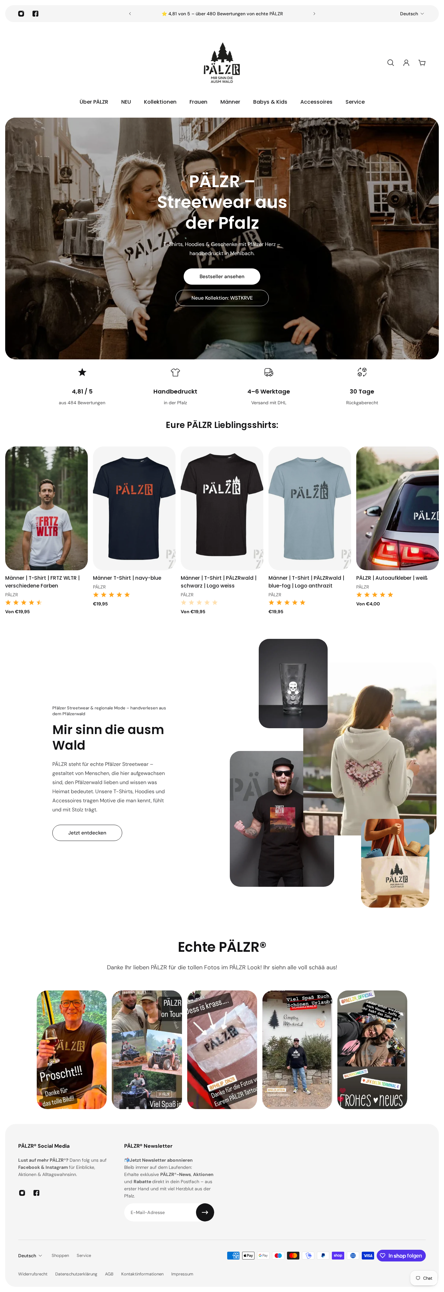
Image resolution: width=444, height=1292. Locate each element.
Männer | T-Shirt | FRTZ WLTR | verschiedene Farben (42, 582)
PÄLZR (11, 595)
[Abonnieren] (205, 1212)
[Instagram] (21, 13)
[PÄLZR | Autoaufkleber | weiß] (397, 508)
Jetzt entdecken (87, 833)
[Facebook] (35, 13)
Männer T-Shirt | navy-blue (127, 578)
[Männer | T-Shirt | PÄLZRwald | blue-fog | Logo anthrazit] (309, 508)
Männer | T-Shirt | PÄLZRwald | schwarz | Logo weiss (218, 582)
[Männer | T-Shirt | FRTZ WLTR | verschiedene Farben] (46, 508)
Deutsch (409, 14)
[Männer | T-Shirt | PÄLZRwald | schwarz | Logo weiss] (222, 508)
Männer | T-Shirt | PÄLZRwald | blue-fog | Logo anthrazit (306, 582)
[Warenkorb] (422, 63)
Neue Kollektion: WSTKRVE (222, 298)
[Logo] (222, 62)
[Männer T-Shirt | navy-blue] (134, 508)
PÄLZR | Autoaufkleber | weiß (392, 578)
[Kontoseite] (406, 63)
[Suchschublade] (390, 63)
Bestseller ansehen (222, 276)
